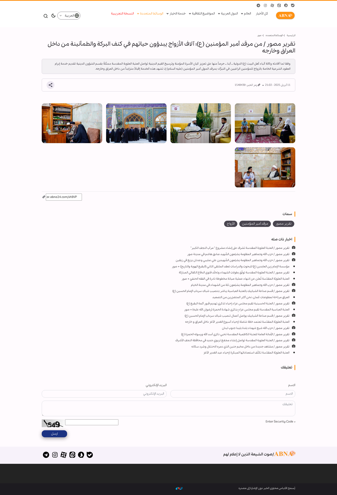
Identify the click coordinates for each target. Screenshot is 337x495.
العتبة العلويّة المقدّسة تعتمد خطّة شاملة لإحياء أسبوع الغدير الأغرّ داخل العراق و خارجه (237, 322)
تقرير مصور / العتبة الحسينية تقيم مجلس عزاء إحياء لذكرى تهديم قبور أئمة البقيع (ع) (237, 304)
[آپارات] (63, 455)
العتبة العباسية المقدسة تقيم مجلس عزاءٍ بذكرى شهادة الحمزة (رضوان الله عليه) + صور (236, 310)
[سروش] (81, 455)
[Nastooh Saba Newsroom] (179, 488)
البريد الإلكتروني (156, 385)
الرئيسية (291, 35)
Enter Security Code (280, 421)
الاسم (291, 385)
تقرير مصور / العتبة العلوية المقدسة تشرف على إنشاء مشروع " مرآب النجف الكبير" (240, 248)
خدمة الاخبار (177, 14)
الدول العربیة (229, 14)
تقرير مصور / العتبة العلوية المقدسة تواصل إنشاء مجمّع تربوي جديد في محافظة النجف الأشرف (232, 340)
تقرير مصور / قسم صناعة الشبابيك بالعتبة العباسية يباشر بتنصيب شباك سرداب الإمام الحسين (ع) (230, 291)
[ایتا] (72, 455)
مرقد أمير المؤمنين (255, 223)
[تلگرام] (46, 455)
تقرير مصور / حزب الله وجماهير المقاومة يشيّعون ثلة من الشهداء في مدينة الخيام (240, 285)
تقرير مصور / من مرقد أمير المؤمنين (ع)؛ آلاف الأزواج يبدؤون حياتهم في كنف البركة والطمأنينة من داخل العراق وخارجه (171, 47)
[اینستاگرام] (55, 455)
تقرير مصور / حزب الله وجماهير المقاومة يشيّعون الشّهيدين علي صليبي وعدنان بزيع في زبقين (232, 260)
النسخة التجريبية (122, 14)
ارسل (54, 433)
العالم (247, 14)
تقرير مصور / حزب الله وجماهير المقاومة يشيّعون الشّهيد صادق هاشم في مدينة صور (238, 254)
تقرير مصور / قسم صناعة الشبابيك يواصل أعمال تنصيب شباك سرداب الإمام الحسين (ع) (237, 316)
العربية (69, 15)
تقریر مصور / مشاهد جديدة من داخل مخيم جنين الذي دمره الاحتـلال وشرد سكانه (240, 347)
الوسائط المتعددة (151, 14)
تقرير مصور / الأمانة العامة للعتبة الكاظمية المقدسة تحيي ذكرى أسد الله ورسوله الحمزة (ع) (235, 334)
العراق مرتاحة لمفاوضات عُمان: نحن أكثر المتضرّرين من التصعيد (250, 297)
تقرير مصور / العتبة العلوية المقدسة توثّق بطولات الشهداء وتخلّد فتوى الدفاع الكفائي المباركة (234, 273)
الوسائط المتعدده (274, 35)
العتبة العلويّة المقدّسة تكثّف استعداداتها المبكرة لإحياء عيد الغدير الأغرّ (246, 353)
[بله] (89, 455)
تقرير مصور (284, 223)
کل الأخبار (262, 14)
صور (259, 35)
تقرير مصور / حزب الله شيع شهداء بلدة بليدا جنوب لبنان (255, 328)
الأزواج (231, 223)
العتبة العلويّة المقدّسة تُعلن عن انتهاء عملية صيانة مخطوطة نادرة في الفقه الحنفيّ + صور (235, 279)
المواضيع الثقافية (203, 14)
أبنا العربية (284, 15)
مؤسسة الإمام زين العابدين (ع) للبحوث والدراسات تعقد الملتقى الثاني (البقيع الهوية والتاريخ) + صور (230, 266)
